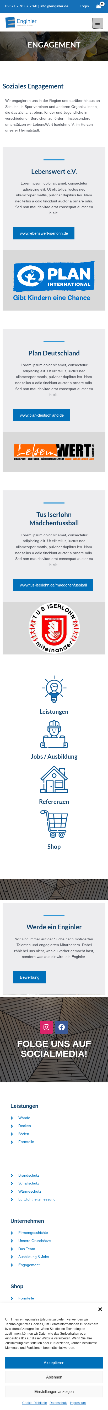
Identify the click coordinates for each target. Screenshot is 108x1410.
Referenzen (54, 801)
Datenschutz (58, 1403)
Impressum (78, 1403)
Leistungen (54, 711)
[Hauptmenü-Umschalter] (98, 23)
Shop (54, 846)
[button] (100, 1309)
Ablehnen (54, 1377)
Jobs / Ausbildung (54, 756)
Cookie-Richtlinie (34, 1403)
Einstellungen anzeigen (54, 1391)
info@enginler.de (54, 6)
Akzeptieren (54, 1362)
